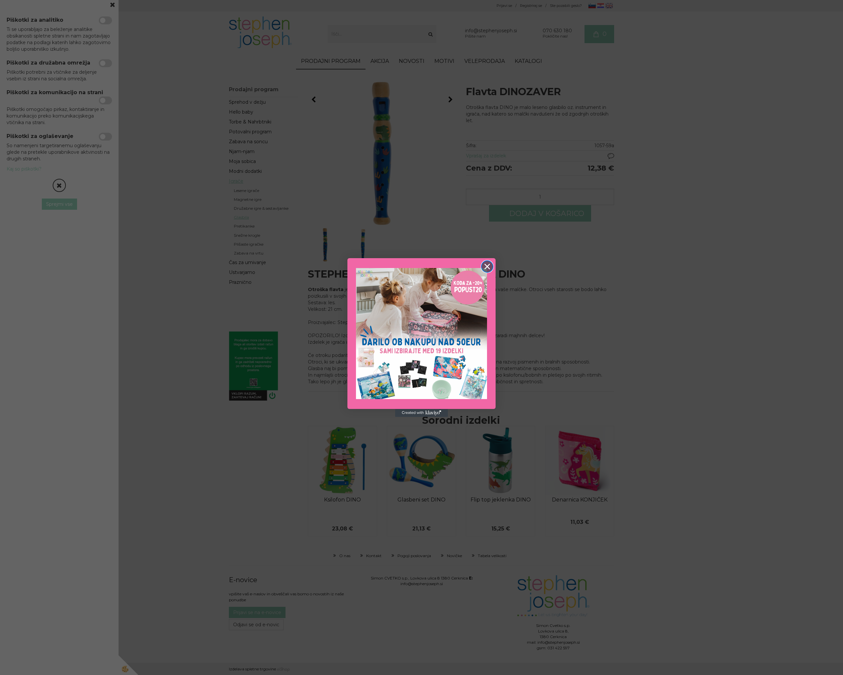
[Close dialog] (487, 266)
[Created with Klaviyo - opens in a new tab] (421, 413)
